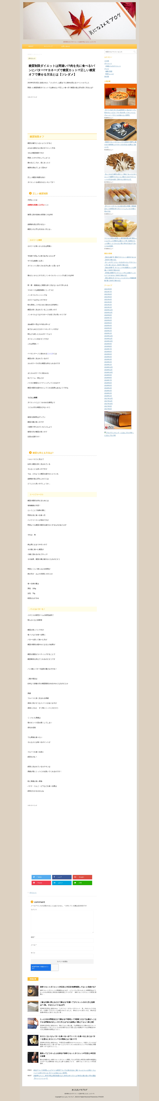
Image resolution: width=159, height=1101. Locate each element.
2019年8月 (108, 346)
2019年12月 (108, 336)
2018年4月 (108, 388)
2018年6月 (108, 383)
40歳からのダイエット (113, 66)
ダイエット (33, 892)
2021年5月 (108, 297)
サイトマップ (48, 46)
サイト (33, 953)
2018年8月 (108, 377)
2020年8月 (108, 315)
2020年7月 (108, 318)
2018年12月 (108, 367)
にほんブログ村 (110, 435)
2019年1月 (108, 364)
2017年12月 (108, 398)
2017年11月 (108, 401)
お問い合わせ (65, 46)
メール (33, 945)
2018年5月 (108, 385)
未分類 (106, 76)
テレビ (106, 69)
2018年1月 (108, 396)
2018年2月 (108, 393)
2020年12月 (108, 310)
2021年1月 (108, 307)
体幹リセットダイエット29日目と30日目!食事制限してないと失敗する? (68, 987)
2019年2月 (108, 362)
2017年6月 (108, 409)
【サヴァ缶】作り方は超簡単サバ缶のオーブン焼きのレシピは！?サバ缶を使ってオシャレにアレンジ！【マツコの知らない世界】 (120, 112)
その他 (106, 61)
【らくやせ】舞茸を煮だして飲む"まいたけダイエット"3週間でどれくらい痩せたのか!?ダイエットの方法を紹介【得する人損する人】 (120, 176)
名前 (33, 937)
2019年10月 (108, 341)
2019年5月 (108, 354)
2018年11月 (108, 370)
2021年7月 (108, 292)
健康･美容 (108, 71)
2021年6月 (108, 294)
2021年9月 (108, 289)
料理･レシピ (109, 74)
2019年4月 (108, 357)
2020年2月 (108, 331)
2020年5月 (108, 323)
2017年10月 (108, 404)
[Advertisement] (46, 113)
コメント (34, 909)
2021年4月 (108, 299)
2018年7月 (108, 380)
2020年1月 (108, 333)
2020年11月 (108, 312)
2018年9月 (108, 375)
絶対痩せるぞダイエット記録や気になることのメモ (79, 1093)
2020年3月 (108, 328)
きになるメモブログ (79, 1090)
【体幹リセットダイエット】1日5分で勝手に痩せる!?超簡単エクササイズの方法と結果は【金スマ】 (120, 144)
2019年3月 (108, 359)
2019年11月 (108, 338)
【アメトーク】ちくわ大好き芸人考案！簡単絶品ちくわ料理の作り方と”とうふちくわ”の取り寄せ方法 (120, 208)
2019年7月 (108, 349)
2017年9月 (108, 406)
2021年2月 (108, 305)
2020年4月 (108, 325)
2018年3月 (108, 390)
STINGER (101, 1097)
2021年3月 (108, 302)
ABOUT (30, 46)
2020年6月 (108, 320)
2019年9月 (108, 344)
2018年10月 (108, 372)
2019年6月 (108, 351)
